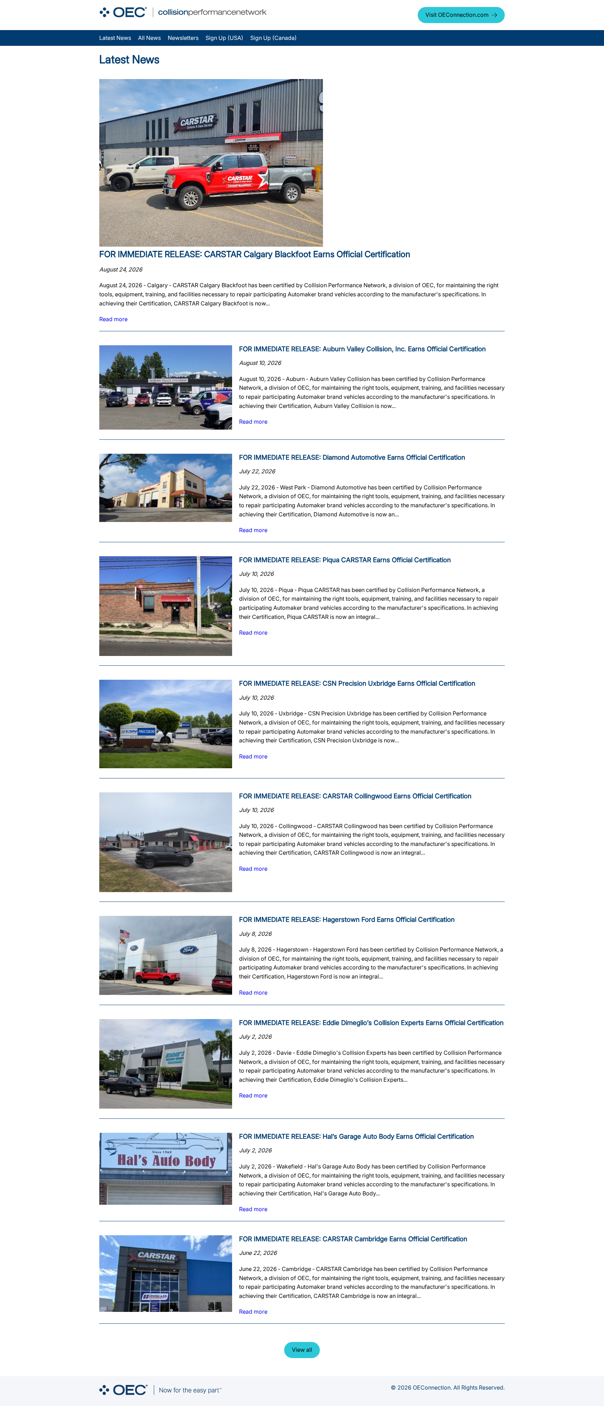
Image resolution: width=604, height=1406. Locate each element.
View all (302, 1349)
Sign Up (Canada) (273, 37)
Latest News (115, 37)
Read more (113, 319)
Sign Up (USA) (224, 37)
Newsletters (183, 37)
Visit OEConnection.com (457, 14)
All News (149, 37)
